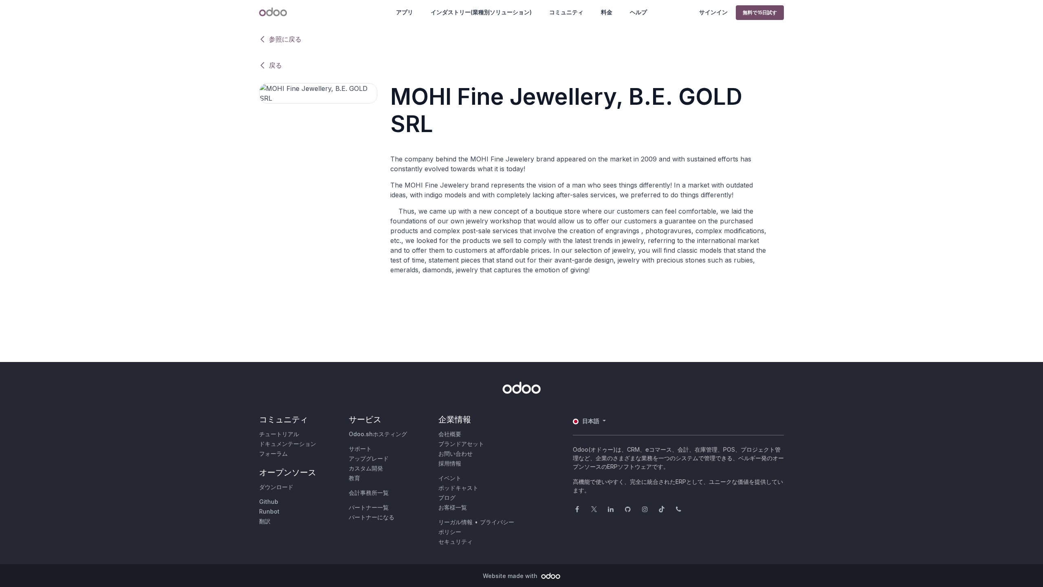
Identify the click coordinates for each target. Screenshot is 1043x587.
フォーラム (273, 453)
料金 (606, 12)
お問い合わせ (455, 453)
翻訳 (265, 521)
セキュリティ (455, 541)
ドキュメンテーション (287, 443)
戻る (275, 65)
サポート (360, 448)
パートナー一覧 (369, 507)
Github (268, 501)
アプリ (404, 12)
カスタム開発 (366, 468)
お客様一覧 (452, 507)
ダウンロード (276, 486)
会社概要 (449, 433)
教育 (354, 477)
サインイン (713, 12)
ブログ (446, 497)
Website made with (511, 575)
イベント (449, 477)
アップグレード (369, 458)
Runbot (269, 511)
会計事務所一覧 (369, 492)
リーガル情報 (455, 522)
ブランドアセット (461, 443)
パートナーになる (371, 517)
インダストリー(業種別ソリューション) (481, 12)
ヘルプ (638, 12)
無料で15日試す (760, 12)
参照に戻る (285, 39)
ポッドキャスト (458, 487)
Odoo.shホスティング (378, 433)
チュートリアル (279, 433)
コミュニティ (566, 12)
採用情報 (449, 463)
